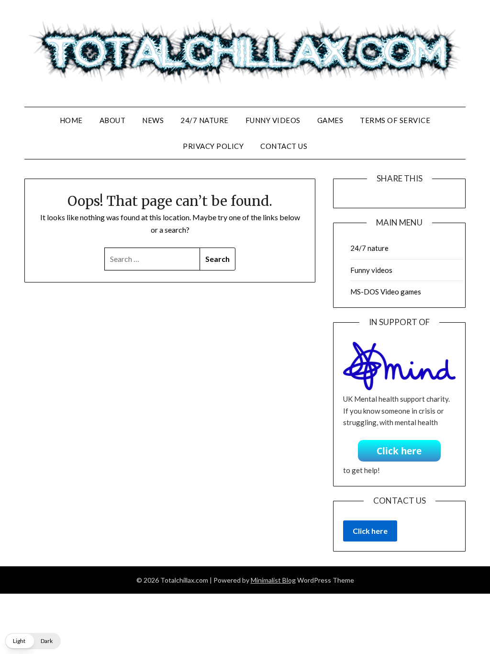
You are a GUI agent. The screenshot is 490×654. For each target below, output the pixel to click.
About (113, 120)
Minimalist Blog (273, 580)
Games (330, 120)
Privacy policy (213, 146)
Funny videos (273, 120)
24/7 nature (204, 120)
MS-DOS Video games (385, 291)
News (153, 120)
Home (71, 120)
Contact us (283, 146)
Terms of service (395, 120)
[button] (33, 641)
